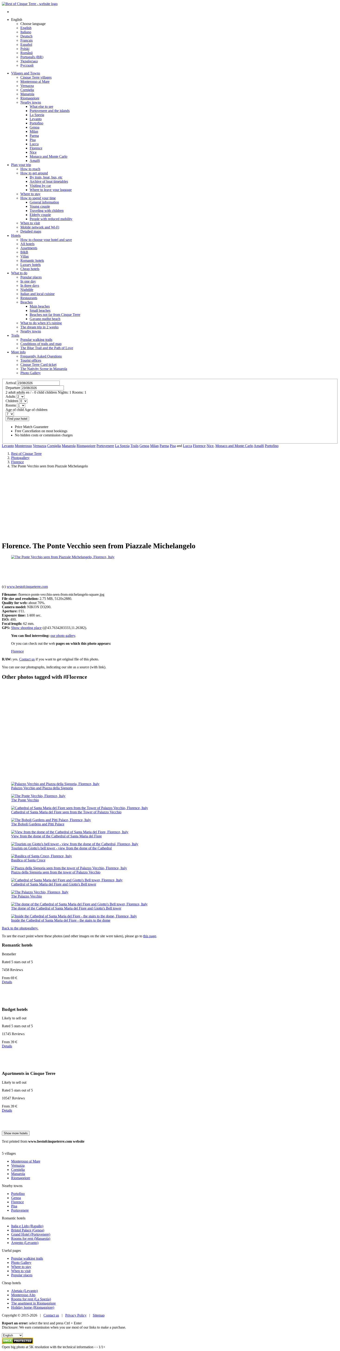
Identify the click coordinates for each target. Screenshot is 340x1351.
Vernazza (39, 446)
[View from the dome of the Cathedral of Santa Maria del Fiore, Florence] (69, 832)
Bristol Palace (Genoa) (27, 1230)
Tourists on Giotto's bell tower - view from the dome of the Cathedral (61, 848)
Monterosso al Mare (25, 1161)
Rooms (11, 405)
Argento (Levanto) (24, 1243)
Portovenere (105, 446)
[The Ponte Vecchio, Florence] (38, 796)
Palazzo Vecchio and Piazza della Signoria (42, 788)
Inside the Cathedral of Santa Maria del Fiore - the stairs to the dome (60, 920)
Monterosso (23, 446)
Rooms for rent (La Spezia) (31, 1299)
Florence (199, 446)
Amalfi (259, 446)
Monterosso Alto (23, 1295)
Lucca (187, 446)
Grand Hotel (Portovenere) (30, 1234)
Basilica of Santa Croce (28, 860)
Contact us (27, 659)
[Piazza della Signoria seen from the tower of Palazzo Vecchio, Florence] (69, 868)
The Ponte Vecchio (25, 800)
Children (12, 401)
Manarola (69, 446)
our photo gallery (62, 636)
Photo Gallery (21, 1263)
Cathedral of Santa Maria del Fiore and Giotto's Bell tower (53, 884)
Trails (15, 335)
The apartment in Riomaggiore (33, 1303)
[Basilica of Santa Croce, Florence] (41, 856)
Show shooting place (26, 628)
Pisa (173, 446)
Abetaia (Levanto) (24, 1291)
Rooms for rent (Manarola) (30, 1238)
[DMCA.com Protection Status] (17, 1343)
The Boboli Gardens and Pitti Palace (37, 824)
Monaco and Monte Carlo (234, 446)
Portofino (271, 446)
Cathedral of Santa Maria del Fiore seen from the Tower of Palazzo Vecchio (66, 812)
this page (149, 936)
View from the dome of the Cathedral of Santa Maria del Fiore (56, 836)
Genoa (144, 446)
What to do (19, 273)
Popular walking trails (27, 1258)
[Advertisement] (170, 504)
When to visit (21, 1271)
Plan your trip (21, 165)
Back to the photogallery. (20, 928)
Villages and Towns (25, 73)
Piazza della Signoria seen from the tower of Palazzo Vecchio (55, 872)
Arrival (11, 383)
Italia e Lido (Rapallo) (27, 1226)
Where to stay (21, 1267)
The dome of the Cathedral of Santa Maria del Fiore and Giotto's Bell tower (66, 908)
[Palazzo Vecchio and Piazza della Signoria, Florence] (55, 784)
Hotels (16, 236)
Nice (210, 446)
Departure (13, 388)
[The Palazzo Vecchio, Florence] (39, 892)
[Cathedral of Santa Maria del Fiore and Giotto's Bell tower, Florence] (67, 880)
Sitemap (99, 1315)
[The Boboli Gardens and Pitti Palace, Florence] (51, 820)
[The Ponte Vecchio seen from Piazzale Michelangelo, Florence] (62, 557)
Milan (154, 446)
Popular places (21, 1275)
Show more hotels (16, 1133)
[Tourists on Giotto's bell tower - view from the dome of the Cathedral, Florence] (74, 844)
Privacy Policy (76, 1315)
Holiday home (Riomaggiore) (32, 1307)
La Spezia (122, 446)
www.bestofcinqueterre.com (27, 587)
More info (18, 352)
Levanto (8, 446)
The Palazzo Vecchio (26, 896)
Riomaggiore (86, 446)
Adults (10, 396)
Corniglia (54, 446)
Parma (164, 446)
